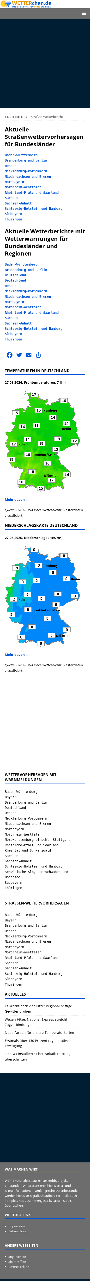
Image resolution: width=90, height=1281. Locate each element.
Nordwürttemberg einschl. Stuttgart (37, 840)
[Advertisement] (45, 63)
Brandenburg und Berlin (26, 160)
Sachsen (11, 198)
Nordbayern (14, 182)
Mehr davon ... (17, 499)
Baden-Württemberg (21, 155)
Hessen (10, 166)
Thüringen (13, 219)
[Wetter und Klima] (45, 5)
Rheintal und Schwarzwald (28, 850)
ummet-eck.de (18, 1267)
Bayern (10, 797)
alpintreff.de (17, 1262)
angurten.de (17, 1257)
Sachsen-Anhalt (18, 203)
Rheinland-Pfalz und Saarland (32, 192)
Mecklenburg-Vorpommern (26, 171)
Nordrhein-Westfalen (23, 187)
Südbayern (13, 214)
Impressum (16, 1226)
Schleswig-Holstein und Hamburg (33, 208)
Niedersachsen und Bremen (28, 176)
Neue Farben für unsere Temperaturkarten (39, 1032)
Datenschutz (17, 1231)
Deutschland (15, 275)
